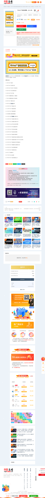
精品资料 (24, 475)
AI (11, 413)
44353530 (10, 174)
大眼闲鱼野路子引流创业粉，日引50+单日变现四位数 (32, 209)
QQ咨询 (21, 29)
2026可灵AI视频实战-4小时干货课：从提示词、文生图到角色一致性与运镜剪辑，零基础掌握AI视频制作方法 (25, 451)
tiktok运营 (36, 6)
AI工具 (18, 413)
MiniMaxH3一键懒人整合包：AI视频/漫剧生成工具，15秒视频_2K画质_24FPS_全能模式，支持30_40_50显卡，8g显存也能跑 (25, 430)
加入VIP (30, 486)
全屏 (43, 367)
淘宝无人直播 (29, 419)
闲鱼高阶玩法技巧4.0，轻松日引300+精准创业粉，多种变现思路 (18, 235)
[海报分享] (39, 202)
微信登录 (34, 496)
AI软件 (30, 413)
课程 (29, 422)
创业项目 (12, 416)
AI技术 (21, 413)
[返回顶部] (43, 373)
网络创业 (32, 6)
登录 (26, 257)
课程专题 (27, 475)
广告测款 (12, 116)
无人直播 (20, 419)
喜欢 (20, 201)
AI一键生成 (14, 413)
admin (9, 201)
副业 (23, 416)
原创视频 (30, 416)
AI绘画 (27, 413)
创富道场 (21, 416)
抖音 (15, 419)
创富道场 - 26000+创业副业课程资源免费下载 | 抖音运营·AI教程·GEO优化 (19, 6)
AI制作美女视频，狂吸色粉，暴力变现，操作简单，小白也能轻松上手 (18, 246)
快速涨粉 (12, 419)
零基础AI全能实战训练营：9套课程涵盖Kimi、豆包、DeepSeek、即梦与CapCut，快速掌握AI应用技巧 (25, 440)
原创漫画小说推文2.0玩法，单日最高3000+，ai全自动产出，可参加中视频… (13, 209)
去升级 (22, 22)
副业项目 (27, 416)
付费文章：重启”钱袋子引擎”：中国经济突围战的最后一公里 (9, 235)
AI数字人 (24, 413)
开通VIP (8, 496)
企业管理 (24, 487)
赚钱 (31, 422)
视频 (18, 422)
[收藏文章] (32, 202)
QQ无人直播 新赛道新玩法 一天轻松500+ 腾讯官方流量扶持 (18, 224)
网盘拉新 (16, 422)
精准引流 (12, 422)
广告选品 (11, 103)
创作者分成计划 (17, 416)
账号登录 (23, 496)
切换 (43, 370)
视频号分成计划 (25, 422)
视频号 (21, 422)
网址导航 (27, 485)
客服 (43, 363)
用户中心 (30, 481)
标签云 (27, 480)
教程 (17, 419)
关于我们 (30, 475)
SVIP (43, 359)
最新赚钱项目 (24, 419)
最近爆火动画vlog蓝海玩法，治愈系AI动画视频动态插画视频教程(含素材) (27, 235)
